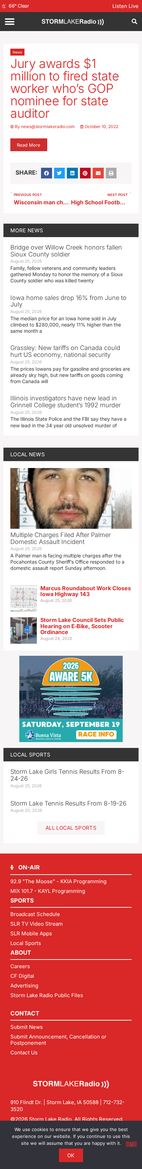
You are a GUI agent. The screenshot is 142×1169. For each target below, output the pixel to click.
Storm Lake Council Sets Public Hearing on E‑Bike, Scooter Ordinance (82, 625)
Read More (28, 144)
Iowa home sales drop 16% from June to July (68, 301)
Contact (24, 1013)
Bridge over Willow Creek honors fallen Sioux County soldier (66, 251)
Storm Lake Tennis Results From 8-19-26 (68, 803)
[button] (9, 21)
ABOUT (20, 952)
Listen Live (125, 6)
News (17, 52)
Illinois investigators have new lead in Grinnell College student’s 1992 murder (65, 401)
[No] (131, 1144)
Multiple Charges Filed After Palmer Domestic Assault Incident (60, 538)
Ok (71, 1155)
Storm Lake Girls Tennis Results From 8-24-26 (67, 775)
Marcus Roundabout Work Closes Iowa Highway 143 (85, 591)
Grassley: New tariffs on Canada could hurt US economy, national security (65, 351)
